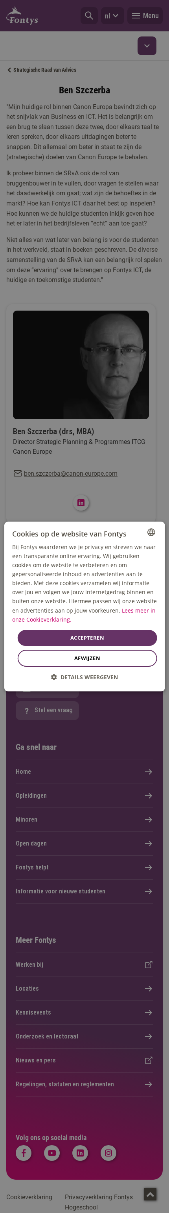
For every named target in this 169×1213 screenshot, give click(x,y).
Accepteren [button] (87, 637)
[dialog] (84, 607)
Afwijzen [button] (87, 658)
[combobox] (151, 532)
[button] (84, 677)
